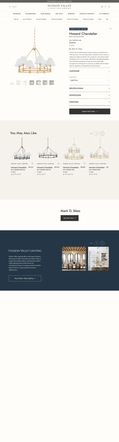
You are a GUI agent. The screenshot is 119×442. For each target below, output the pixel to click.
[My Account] (108, 7)
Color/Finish (72, 77)
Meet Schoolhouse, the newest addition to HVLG (59, 1)
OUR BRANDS (17, 13)
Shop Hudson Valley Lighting (24, 278)
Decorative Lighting (41, 19)
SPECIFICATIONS (76, 88)
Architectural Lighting (56, 19)
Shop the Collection (76, 36)
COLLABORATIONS (30, 13)
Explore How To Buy (88, 111)
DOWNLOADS (75, 95)
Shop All (16, 19)
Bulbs (99, 19)
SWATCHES (73, 102)
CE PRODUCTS (105, 13)
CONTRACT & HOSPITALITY (87, 13)
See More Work (69, 218)
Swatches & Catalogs (88, 19)
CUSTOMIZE (74, 71)
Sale (107, 19)
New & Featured (27, 19)
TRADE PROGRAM (46, 13)
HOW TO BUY (59, 13)
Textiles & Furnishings (72, 19)
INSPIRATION (71, 13)
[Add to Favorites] (32, 164)
